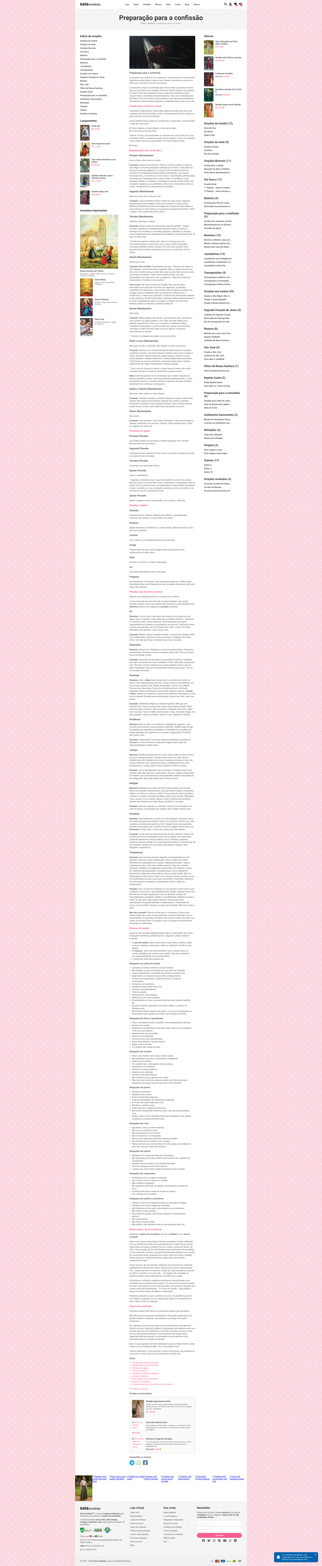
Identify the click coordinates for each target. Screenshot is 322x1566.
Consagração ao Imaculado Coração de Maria (218, 281)
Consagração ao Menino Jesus (218, 277)
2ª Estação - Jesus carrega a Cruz (218, 191)
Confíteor (208, 150)
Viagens (209, 445)
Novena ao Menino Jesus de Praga (218, 240)
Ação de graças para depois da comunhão (218, 404)
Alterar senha (169, 1538)
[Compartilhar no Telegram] (132, 1462)
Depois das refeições (213, 438)
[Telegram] (235, 1540)
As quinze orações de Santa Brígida (218, 484)
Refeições (210, 430)
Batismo (209, 198)
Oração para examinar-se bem (145, 106)
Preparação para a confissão (221, 213)
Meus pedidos (170, 1512)
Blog (187, 4)
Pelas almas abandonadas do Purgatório (218, 172)
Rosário (208, 328)
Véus (168, 4)
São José (209, 347)
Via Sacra (210, 179)
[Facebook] (203, 1540)
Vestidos (147, 4)
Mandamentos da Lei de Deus (145, 150)
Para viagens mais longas (215, 453)
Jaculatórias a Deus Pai (214, 265)
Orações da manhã (215, 123)
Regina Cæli (209, 135)
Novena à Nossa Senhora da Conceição (218, 243)
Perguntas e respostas (173, 1520)
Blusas (158, 4)
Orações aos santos (216, 291)
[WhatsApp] (230, 1540)
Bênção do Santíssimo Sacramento (218, 419)
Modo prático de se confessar (145, 1229)
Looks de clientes (138, 1520)
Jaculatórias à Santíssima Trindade (218, 262)
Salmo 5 (207, 468)
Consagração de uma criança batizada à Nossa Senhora (218, 203)
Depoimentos (136, 1516)
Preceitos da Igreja (139, 430)
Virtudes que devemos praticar (146, 591)
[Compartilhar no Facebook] (145, 1462)
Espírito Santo (212, 377)
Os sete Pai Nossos (212, 487)
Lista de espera (170, 1516)
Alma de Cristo (210, 408)
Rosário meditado (212, 337)
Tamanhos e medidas (173, 1534)
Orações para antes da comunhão (218, 401)
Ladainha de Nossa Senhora (217, 340)
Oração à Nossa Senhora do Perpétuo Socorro (218, 303)
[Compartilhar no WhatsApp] (138, 1462)
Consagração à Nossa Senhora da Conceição (218, 284)
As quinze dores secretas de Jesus (218, 491)
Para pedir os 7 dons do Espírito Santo (218, 386)
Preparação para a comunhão (222, 393)
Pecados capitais (138, 505)
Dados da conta (171, 1523)
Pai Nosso (208, 131)
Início (143, 23)
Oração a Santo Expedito (215, 299)
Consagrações (213, 272)
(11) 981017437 (89, 1549)
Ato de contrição (211, 154)
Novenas (209, 235)
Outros (197, 4)
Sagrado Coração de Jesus (220, 310)
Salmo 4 (207, 465)
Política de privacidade (140, 1530)
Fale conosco (136, 1541)
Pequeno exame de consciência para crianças (152, 1384)
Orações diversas (214, 160)
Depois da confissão (140, 1306)
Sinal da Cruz (210, 128)
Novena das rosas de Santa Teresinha (218, 247)
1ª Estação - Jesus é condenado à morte (218, 187)
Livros (177, 4)
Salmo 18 (208, 472)
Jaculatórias (211, 253)
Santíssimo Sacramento (218, 414)
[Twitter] (208, 1540)
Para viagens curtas (213, 450)
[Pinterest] (219, 1540)
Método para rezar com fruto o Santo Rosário (218, 333)
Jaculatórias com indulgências (218, 258)
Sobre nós (134, 1512)
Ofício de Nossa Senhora (219, 366)
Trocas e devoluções (139, 1534)
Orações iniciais (211, 147)
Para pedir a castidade (214, 359)
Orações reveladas (215, 479)
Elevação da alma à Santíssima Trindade (218, 169)
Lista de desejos (171, 1530)
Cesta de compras (138, 1527)
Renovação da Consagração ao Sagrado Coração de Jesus (218, 318)
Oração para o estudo (214, 165)
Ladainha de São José (214, 355)
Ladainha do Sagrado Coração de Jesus (218, 314)
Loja (127, 4)
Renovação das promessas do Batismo (218, 206)
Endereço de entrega (173, 1527)
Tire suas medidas (138, 1538)
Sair (165, 1541)
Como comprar (136, 1523)
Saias (135, 4)
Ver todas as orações (138, 1389)
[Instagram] (214, 1540)
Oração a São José (212, 352)
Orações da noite (214, 142)
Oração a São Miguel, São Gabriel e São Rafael (218, 296)
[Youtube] (224, 1540)
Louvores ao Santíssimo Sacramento (218, 423)
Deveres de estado (139, 928)
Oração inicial (210, 184)
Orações (151, 23)
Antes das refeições (213, 434)
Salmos (208, 460)
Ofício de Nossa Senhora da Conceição (218, 371)
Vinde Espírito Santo (213, 382)
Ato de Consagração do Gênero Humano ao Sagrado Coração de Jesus (218, 322)
